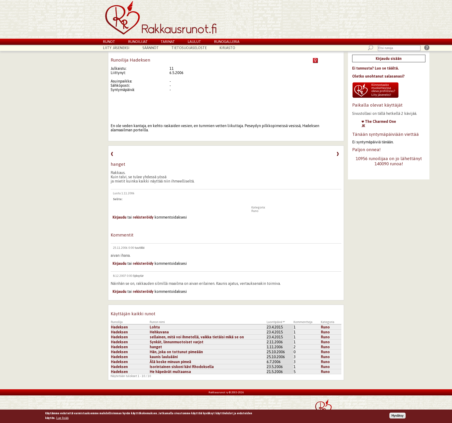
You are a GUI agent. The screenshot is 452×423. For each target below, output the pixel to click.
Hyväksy (397, 415)
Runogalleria (226, 42)
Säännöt (150, 48)
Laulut (194, 42)
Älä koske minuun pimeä (170, 362)
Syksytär (138, 276)
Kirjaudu (119, 217)
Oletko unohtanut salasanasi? (378, 76)
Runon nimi (157, 322)
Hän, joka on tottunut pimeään (176, 352)
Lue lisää (62, 417)
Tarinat (168, 42)
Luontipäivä (274, 322)
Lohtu (155, 327)
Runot (109, 42)
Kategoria (327, 322)
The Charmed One (380, 121)
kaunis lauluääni (164, 357)
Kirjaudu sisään (389, 58)
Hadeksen (119, 327)
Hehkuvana (159, 332)
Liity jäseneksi (116, 48)
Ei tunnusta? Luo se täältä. (375, 68)
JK (363, 126)
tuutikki (140, 247)
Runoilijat (138, 42)
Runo (254, 211)
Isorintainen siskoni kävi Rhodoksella (182, 367)
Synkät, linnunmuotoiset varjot (176, 342)
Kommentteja (303, 322)
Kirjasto (227, 48)
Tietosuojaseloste (189, 48)
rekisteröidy (143, 217)
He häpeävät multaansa (170, 371)
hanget (156, 347)
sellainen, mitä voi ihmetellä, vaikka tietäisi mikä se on (197, 337)
